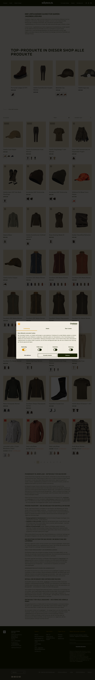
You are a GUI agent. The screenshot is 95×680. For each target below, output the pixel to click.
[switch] (40, 350)
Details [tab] (47, 328)
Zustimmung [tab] (27, 328)
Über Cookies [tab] (68, 328)
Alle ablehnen (27, 355)
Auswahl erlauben (47, 355)
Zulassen (67, 355)
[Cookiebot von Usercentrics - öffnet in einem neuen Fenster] (71, 324)
